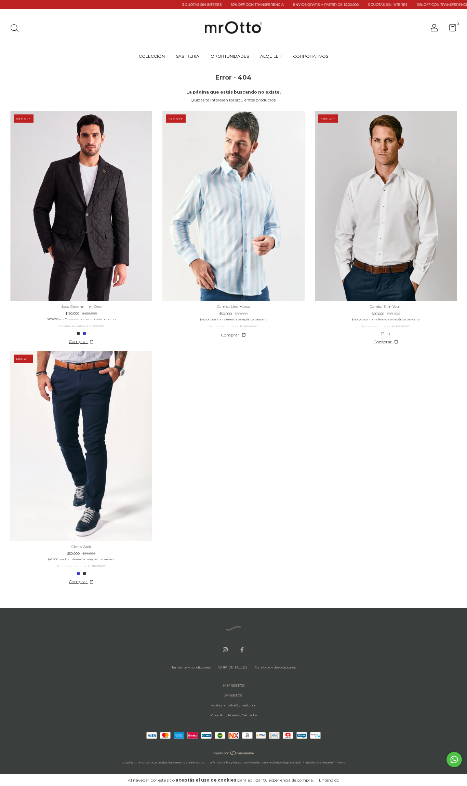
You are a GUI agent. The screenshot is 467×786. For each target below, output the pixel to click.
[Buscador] (17, 29)
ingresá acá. (292, 762)
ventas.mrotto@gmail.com (233, 705)
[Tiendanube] (233, 754)
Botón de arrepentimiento (325, 762)
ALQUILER (271, 56)
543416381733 (233, 685)
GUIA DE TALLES (232, 667)
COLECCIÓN (152, 56)
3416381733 (233, 695)
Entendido (329, 780)
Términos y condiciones (191, 667)
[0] (450, 29)
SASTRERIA (187, 56)
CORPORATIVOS (310, 56)
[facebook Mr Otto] (242, 649)
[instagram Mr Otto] (225, 649)
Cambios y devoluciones (275, 667)
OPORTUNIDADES (230, 56)
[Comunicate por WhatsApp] (454, 759)
